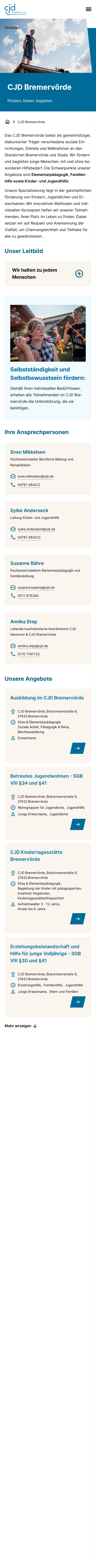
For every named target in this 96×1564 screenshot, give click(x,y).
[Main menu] (87, 9)
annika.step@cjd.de (33, 646)
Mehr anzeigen (18, 1025)
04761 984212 (29, 485)
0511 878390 (28, 596)
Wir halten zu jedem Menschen (34, 273)
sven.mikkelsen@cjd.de (36, 476)
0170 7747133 (29, 654)
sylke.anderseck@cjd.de (36, 529)
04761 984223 (29, 537)
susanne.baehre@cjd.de (36, 587)
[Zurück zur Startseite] (7, 122)
